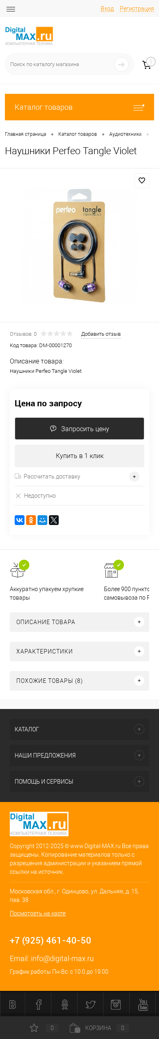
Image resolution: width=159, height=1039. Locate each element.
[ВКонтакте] (19, 520)
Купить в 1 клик (80, 456)
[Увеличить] (79, 246)
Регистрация (137, 8)
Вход (107, 8)
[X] (54, 520)
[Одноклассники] (31, 520)
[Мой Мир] (42, 520)
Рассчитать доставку (52, 476)
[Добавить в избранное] (142, 180)
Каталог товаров (44, 107)
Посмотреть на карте (38, 913)
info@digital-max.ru (62, 958)
